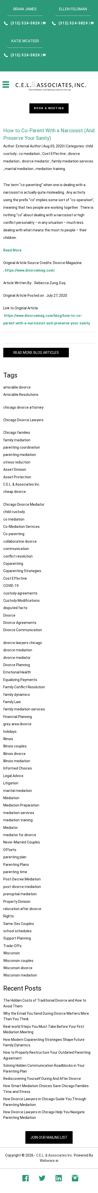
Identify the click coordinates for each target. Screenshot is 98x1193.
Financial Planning (17, 717)
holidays (10, 732)
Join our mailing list (49, 1137)
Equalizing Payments (20, 680)
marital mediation (19, 169)
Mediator (10, 828)
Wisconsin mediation (20, 975)
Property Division (16, 902)
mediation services (18, 813)
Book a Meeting (49, 108)
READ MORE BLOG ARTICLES (36, 353)
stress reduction (16, 462)
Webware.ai (49, 1161)
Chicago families (16, 433)
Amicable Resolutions (20, 395)
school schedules (17, 931)
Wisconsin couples (18, 961)
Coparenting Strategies (22, 571)
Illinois (8, 739)
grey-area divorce (17, 724)
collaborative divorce (20, 541)
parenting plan (14, 857)
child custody (14, 512)
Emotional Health (17, 672)
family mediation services (72, 161)
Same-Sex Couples (18, 924)
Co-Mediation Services (21, 527)
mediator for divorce (19, 835)
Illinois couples (15, 746)
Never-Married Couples (21, 842)
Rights (8, 916)
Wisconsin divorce (17, 968)
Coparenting (13, 564)
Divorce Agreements (19, 623)
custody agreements (20, 593)
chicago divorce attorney (23, 407)
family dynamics (16, 695)
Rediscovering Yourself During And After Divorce (42, 1079)
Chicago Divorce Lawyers (23, 420)
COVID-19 (11, 586)
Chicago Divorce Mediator (23, 504)
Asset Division (14, 469)
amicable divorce (17, 387)
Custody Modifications (21, 601)
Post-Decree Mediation (22, 879)
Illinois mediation (16, 761)
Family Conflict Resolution (24, 687)
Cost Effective (54, 154)
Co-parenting (13, 534)
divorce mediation (17, 650)
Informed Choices (17, 768)
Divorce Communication (22, 630)
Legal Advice (13, 776)
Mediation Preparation (21, 805)
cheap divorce (14, 492)
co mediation (29, 154)
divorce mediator (35, 161)
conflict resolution (18, 556)
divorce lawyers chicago (22, 643)
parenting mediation (19, 455)
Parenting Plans (16, 865)
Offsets (9, 850)
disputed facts (15, 608)
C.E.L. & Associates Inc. (21, 484)
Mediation (11, 798)
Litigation (10, 783)
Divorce (9, 615)
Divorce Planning (16, 665)
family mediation (16, 440)
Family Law (12, 702)
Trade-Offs (12, 946)
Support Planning (17, 938)
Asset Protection (17, 477)
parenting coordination (21, 447)
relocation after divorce (22, 909)
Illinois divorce (14, 754)
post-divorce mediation (22, 887)
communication (16, 549)
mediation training (50, 169)
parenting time (15, 872)
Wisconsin (11, 953)
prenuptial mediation (20, 894)
